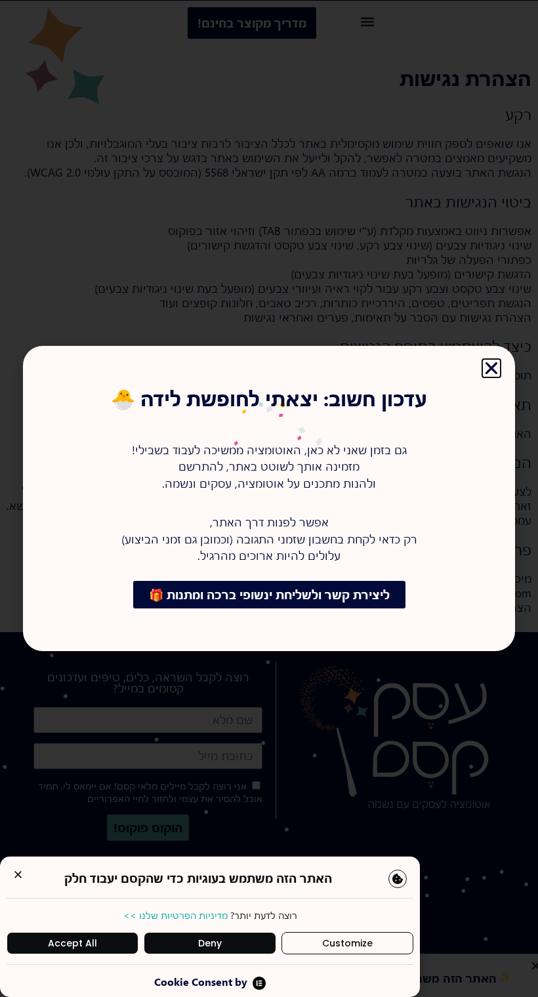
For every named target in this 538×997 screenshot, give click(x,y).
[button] (18, 875)
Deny (210, 943)
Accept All (72, 943)
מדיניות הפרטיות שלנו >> (175, 915)
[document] (269, 498)
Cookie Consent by (200, 981)
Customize (347, 943)
